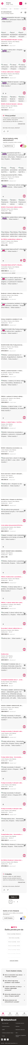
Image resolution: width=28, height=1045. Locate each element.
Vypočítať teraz (8, 146)
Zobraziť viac (21, 123)
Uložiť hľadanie (8, 918)
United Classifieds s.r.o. (12, 1043)
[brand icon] (2, 3)
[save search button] (25, 12)
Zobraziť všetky (14, 960)
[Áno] (4, 131)
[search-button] (20, 3)
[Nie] (7, 131)
